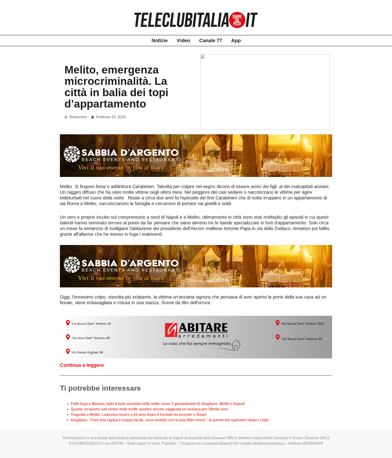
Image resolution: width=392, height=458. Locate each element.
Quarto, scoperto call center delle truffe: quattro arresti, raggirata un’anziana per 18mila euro (149, 409)
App (236, 40)
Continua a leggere (82, 365)
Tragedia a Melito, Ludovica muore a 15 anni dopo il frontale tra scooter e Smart (138, 414)
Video (183, 40)
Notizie (160, 40)
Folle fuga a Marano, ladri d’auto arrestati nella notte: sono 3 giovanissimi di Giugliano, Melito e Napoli (158, 404)
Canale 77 (210, 40)
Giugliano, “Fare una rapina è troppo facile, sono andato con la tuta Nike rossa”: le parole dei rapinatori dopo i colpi (169, 420)
